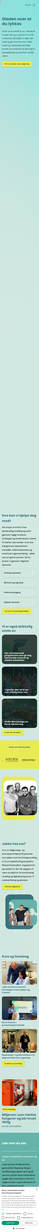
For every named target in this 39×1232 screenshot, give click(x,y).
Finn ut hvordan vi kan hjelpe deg (17, 64)
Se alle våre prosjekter (13, 732)
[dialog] (19, 1209)
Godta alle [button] (10, 1223)
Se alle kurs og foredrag (13, 1064)
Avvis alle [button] (29, 1223)
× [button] (36, 1189)
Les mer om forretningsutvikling (16, 611)
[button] (30, 5)
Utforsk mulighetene (12, 887)
